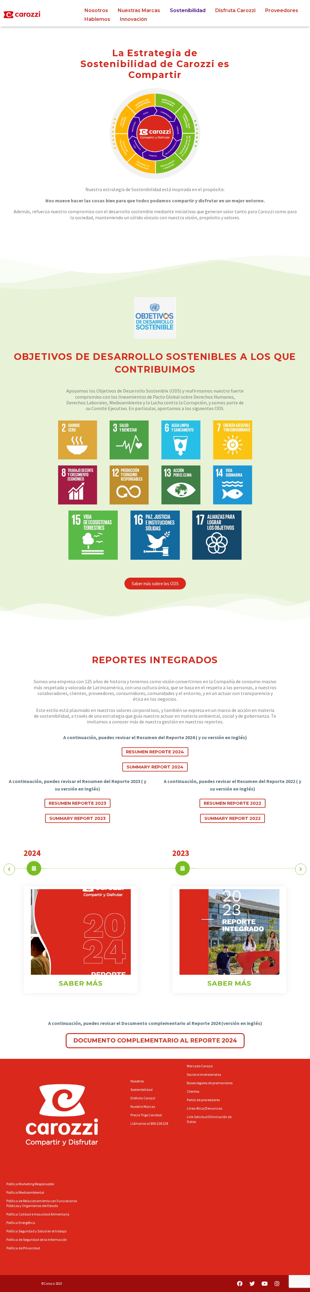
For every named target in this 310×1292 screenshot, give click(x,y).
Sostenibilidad (188, 10)
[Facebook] (239, 1283)
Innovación (133, 19)
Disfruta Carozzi (235, 10)
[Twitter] (252, 1283)
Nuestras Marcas (139, 10)
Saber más (81, 983)
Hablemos (97, 19)
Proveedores (281, 10)
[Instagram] (277, 1283)
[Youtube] (264, 1283)
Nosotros (96, 10)
